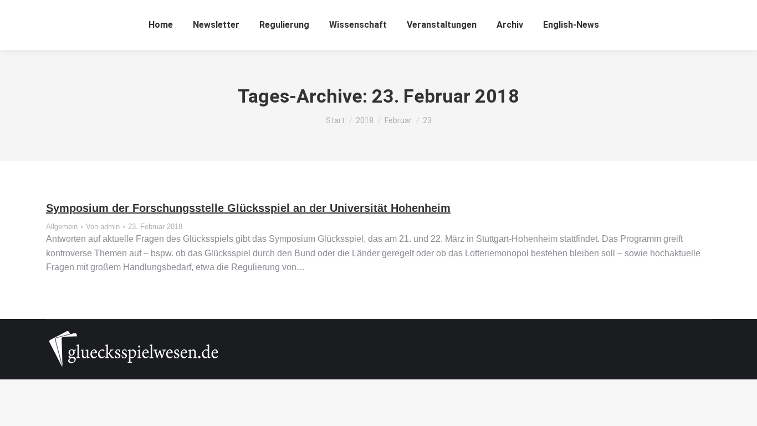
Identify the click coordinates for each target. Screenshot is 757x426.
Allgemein (62, 226)
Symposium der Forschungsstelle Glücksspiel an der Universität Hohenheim (248, 208)
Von (103, 226)
